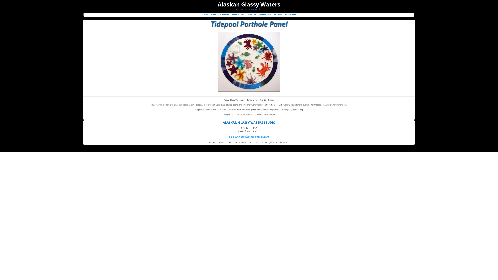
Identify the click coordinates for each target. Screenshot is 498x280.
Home (205, 15)
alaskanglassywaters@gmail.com (249, 137)
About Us (278, 15)
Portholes (251, 15)
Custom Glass (265, 15)
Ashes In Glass (238, 15)
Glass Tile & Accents (220, 15)
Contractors (290, 15)
